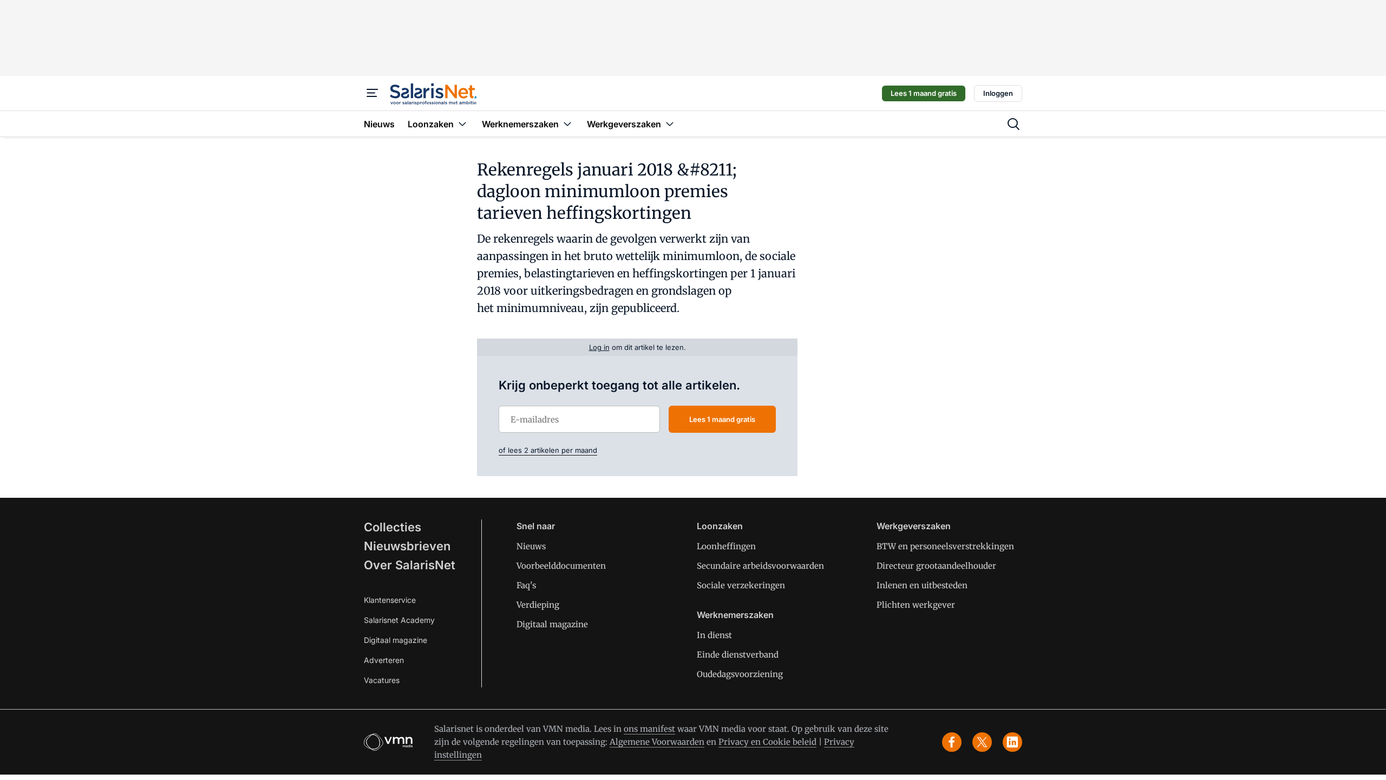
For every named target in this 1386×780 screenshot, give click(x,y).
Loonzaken (720, 526)
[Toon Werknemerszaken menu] (567, 123)
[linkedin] (1012, 742)
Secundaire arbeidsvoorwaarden (760, 566)
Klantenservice (390, 599)
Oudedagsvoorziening (740, 674)
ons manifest (649, 729)
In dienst (714, 635)
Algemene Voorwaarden (657, 742)
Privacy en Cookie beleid (767, 742)
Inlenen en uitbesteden (922, 585)
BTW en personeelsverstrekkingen (945, 546)
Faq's (526, 585)
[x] (982, 742)
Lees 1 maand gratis (924, 93)
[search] (1013, 124)
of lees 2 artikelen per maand (548, 450)
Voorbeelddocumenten (561, 566)
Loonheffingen (726, 546)
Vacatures (382, 680)
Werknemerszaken (735, 614)
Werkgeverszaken (914, 526)
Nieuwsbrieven (407, 546)
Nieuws (531, 546)
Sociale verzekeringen (741, 585)
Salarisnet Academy (399, 620)
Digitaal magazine (395, 640)
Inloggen (998, 93)
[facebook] (952, 742)
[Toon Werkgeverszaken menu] (669, 123)
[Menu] (372, 93)
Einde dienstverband (738, 654)
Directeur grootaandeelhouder (936, 566)
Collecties (392, 527)
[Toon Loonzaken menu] (462, 123)
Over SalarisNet (409, 565)
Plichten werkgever (916, 605)
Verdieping (538, 605)
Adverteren (384, 660)
